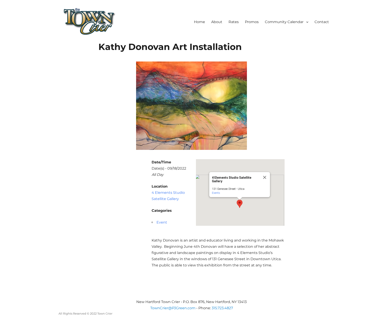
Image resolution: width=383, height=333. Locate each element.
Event (161, 222)
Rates (234, 22)
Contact (322, 22)
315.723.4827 (222, 308)
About (216, 22)
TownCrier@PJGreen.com (172, 308)
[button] (239, 204)
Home (199, 22)
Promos (252, 22)
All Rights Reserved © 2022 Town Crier (85, 313)
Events (216, 192)
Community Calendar (284, 22)
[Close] (264, 177)
